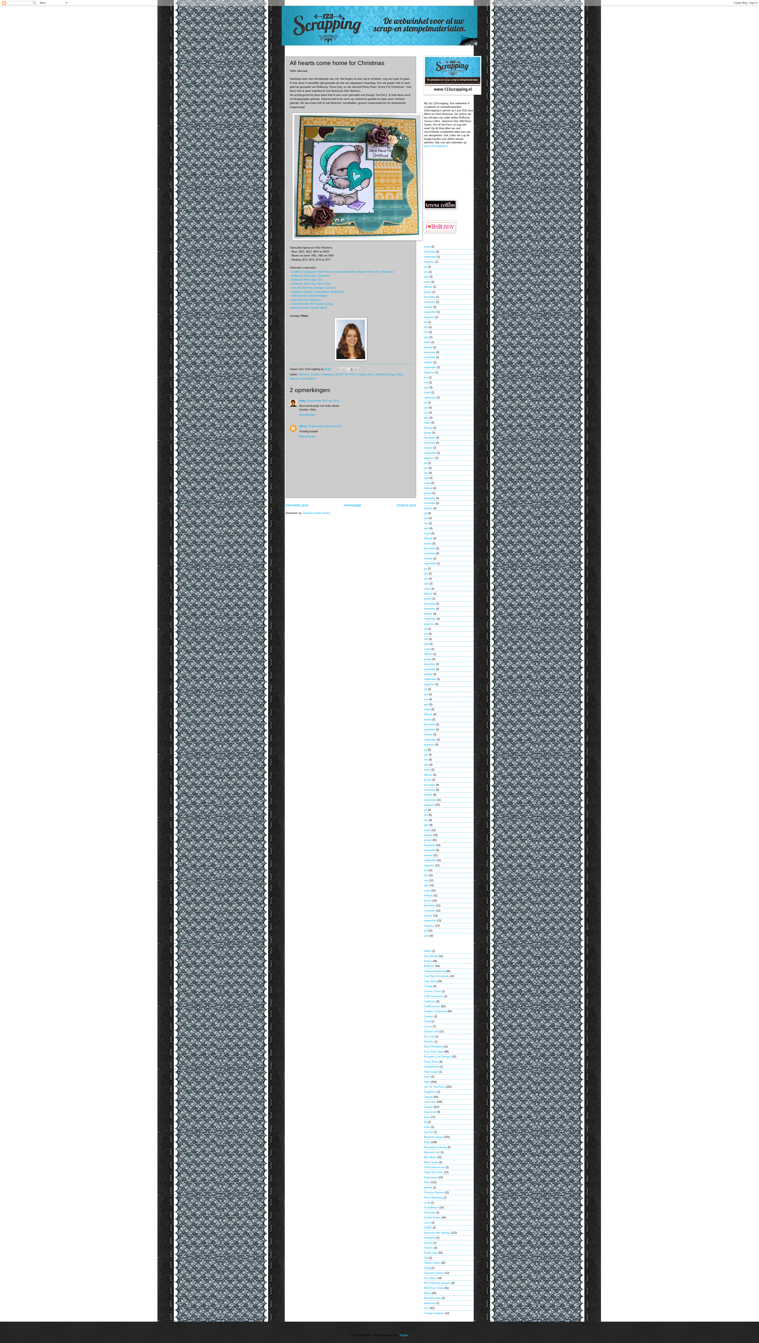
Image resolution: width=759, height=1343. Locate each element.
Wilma (303, 426)
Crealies (428, 1016)
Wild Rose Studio (434, 1287)
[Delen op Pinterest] (356, 369)
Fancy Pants (431, 1061)
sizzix (427, 1222)
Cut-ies (428, 1026)
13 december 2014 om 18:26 (323, 400)
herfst (427, 1076)
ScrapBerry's (431, 1207)
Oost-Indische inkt (434, 1167)
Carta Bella (430, 981)
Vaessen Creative (434, 1272)
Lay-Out (428, 1132)
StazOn (428, 1242)
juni (426, 271)
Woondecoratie (432, 1298)
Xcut (426, 1308)
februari (428, 286)
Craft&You (430, 1001)
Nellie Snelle (431, 1162)
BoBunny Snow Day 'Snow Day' (311, 283)
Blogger (404, 1335)
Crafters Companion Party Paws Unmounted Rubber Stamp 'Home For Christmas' (343, 271)
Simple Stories (432, 1217)
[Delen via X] (348, 369)
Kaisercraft (430, 1111)
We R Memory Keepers (437, 1283)
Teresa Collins (432, 1262)
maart (427, 246)
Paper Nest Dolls (433, 1172)
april (426, 276)
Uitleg (427, 1267)
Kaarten (362, 374)
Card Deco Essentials (436, 976)
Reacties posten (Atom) (316, 513)
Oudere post (406, 505)
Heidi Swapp (431, 1071)
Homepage (352, 505)
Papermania (431, 1177)
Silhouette (429, 1212)
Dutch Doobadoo (433, 1046)
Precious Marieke (434, 1192)
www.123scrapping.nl (436, 146)
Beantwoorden (307, 414)
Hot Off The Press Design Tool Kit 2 (314, 287)
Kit (425, 1122)
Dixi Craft (429, 1036)
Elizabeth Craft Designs (437, 1056)
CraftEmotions (432, 1006)
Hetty (302, 400)
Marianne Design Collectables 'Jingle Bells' (318, 291)
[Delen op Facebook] (352, 369)
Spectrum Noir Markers (306, 299)
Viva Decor (430, 1278)
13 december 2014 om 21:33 (324, 426)
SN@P (428, 1227)
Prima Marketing (433, 1197)
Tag (426, 1257)
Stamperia (430, 1237)
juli (425, 266)
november (429, 251)
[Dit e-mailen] (341, 369)
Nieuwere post (297, 505)
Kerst (371, 374)
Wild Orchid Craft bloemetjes (309, 295)
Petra (399, 374)
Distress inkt (431, 1031)
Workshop (429, 1303)
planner (428, 1187)
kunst (427, 1126)
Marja (427, 1142)
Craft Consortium (433, 996)
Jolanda (428, 1096)
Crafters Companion (322, 374)
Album (427, 951)
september (430, 256)
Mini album (430, 1157)
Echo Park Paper (434, 1051)
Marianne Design (385, 374)
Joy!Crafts (430, 1101)
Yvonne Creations (434, 1313)
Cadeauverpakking (434, 971)
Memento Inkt (432, 1152)
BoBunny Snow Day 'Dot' (307, 279)
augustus (429, 261)
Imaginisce (430, 1091)
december (429, 296)
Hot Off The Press (345, 374)
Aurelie (428, 961)
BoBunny (304, 374)
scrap (427, 1202)
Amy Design (431, 956)
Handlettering (431, 1066)
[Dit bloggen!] (344, 369)
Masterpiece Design (435, 1147)
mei (426, 332)
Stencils (428, 1247)
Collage (428, 986)
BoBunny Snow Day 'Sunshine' (311, 275)
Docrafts (429, 1041)
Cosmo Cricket (432, 991)
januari (427, 291)
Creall (427, 1021)
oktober (428, 306)
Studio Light (431, 1252)
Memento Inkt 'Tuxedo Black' (310, 307)
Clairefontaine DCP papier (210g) (312, 303)
